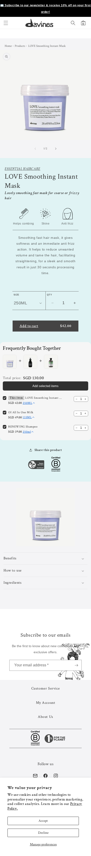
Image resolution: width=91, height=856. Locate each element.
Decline (43, 832)
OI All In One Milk (20, 412)
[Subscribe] (76, 665)
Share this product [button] (48, 450)
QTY (49, 294)
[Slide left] (35, 149)
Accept (43, 821)
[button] (6, 23)
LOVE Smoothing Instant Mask (43, 398)
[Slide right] (56, 149)
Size (16, 294)
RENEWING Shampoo (23, 427)
